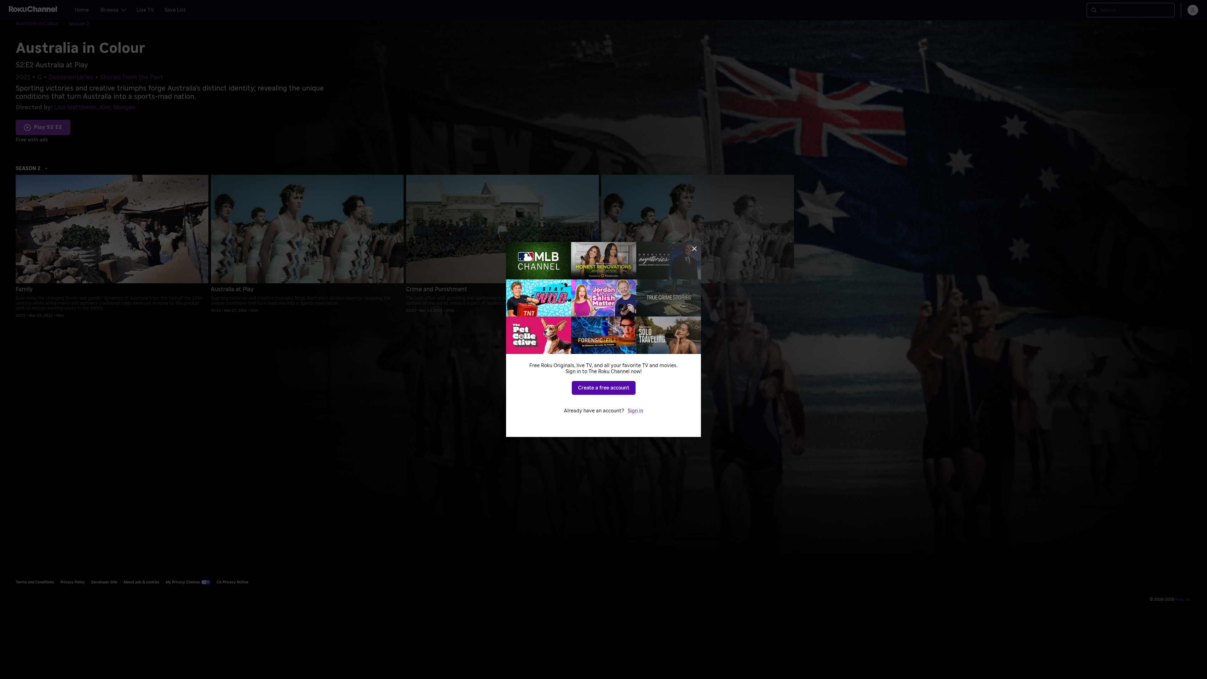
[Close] (694, 249)
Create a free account (603, 387)
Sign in (635, 410)
